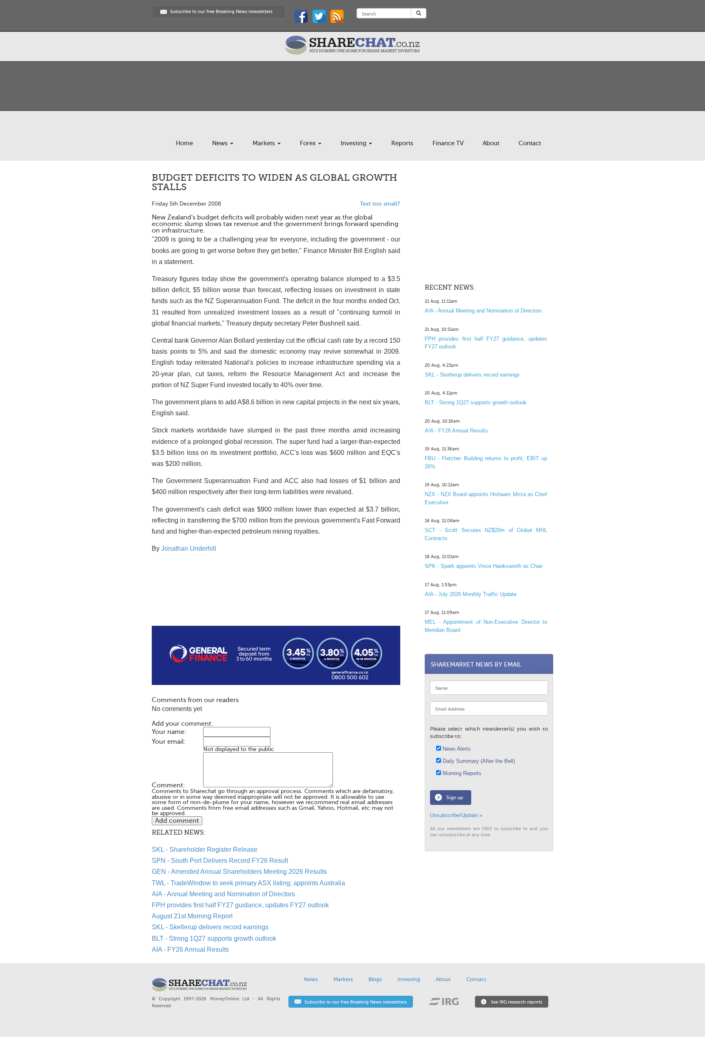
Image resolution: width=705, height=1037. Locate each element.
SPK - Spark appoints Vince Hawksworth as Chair (484, 566)
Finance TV (447, 143)
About (491, 143)
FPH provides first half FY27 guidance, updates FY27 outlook (240, 905)
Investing (354, 143)
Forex (308, 143)
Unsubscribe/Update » (456, 815)
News (220, 143)
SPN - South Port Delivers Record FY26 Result (220, 860)
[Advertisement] (276, 599)
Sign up (454, 797)
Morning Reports (461, 773)
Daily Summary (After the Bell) (478, 761)
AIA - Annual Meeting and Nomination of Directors (223, 894)
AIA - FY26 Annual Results (190, 949)
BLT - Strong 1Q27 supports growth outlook (214, 938)
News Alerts (456, 749)
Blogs (375, 979)
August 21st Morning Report (192, 916)
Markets (265, 143)
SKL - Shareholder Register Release (204, 849)
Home (184, 143)
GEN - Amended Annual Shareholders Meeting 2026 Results (239, 871)
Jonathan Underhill (188, 548)
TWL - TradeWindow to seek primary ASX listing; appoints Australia (248, 883)
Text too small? (380, 204)
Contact (530, 143)
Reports (402, 143)
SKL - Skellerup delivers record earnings (210, 927)
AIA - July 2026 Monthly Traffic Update (471, 594)
